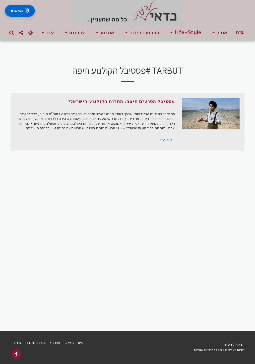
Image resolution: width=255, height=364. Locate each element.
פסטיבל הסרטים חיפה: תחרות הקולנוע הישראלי (121, 101)
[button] (218, 32)
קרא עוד (166, 139)
